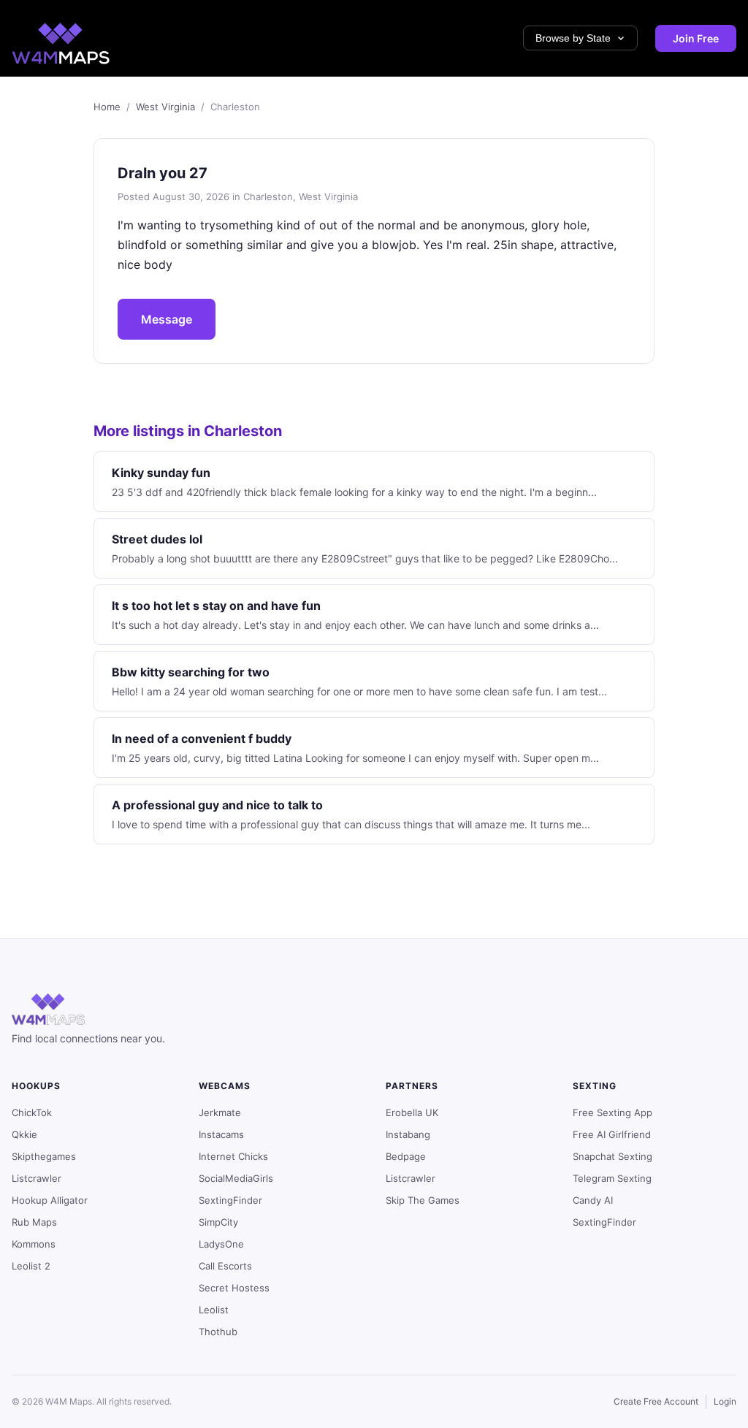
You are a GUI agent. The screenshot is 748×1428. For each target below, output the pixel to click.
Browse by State (573, 38)
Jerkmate (220, 1112)
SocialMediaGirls (236, 1178)
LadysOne (221, 1244)
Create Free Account (656, 1401)
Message (166, 319)
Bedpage (406, 1156)
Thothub (218, 1331)
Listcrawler (36, 1178)
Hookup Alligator (50, 1200)
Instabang (408, 1134)
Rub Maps (34, 1222)
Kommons (34, 1244)
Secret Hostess (234, 1288)
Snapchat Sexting (612, 1156)
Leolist (214, 1310)
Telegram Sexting (612, 1178)
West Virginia (165, 106)
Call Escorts (225, 1266)
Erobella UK (412, 1112)
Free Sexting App (612, 1112)
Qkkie (24, 1134)
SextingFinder (230, 1200)
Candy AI (593, 1200)
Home (107, 106)
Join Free (696, 38)
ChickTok (32, 1112)
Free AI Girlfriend (612, 1134)
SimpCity (218, 1222)
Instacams (221, 1134)
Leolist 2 (31, 1266)
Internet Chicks (233, 1156)
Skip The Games (422, 1200)
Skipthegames (44, 1156)
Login (725, 1401)
